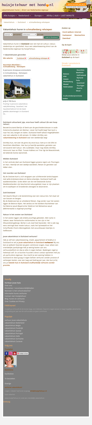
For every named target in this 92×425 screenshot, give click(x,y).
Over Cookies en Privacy (15, 301)
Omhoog (6, 402)
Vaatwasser (67, 35)
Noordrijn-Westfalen (80, 71)
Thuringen (80, 85)
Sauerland (80, 83)
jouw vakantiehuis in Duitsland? (36, 242)
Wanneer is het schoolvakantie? (18, 291)
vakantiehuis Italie (12, 336)
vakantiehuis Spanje (13, 331)
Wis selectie (8, 58)
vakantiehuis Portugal (14, 333)
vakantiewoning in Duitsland (15, 137)
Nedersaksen (68, 87)
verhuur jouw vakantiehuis (16, 320)
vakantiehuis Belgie (13, 325)
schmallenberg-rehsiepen (39, 22)
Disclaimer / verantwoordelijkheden (19, 288)
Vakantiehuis (9, 22)
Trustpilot (9, 349)
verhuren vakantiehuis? (13, 387)
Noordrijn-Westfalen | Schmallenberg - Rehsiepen (14, 66)
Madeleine (9, 370)
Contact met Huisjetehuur (15, 296)
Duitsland (22, 22)
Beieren (66, 74)
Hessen (66, 79)
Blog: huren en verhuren (15, 299)
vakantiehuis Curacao (13, 341)
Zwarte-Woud (79, 89)
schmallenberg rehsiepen (39, 29)
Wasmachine (80, 35)
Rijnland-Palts (79, 79)
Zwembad (66, 38)
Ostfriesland (81, 75)
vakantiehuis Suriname (14, 339)
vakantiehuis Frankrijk (14, 328)
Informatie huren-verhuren (16, 293)
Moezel (66, 84)
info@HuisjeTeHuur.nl (38, 391)
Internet (78, 32)
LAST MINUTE (67, 15)
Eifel (64, 76)
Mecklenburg (68, 81)
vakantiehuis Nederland (14, 323)
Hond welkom (68, 32)
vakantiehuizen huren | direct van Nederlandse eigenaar (25, 10)
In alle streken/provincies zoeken (72, 97)
